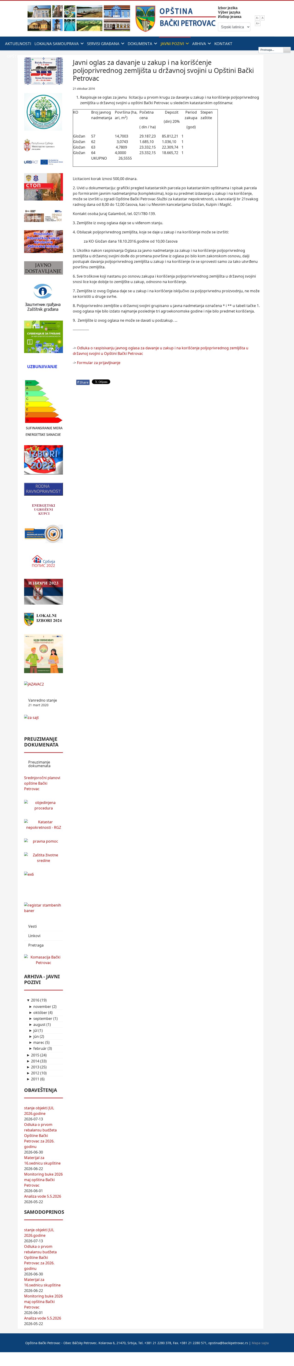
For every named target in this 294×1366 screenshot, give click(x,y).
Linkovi (34, 935)
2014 (32, 1061)
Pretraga (36, 945)
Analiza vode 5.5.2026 (42, 1196)
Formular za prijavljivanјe (98, 362)
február (38, 1048)
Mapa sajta (260, 1343)
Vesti (32, 926)
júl (33, 1030)
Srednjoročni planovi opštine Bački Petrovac (42, 783)
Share (82, 382)
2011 (32, 1079)
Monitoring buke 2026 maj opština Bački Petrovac (43, 1180)
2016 (32, 1000)
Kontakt (223, 43)
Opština (15, 56)
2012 (32, 1073)
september (40, 1018)
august (37, 1024)
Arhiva (199, 43)
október (38, 1012)
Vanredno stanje (42, 702)
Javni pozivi (172, 43)
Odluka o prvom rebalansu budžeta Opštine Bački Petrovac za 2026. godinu (40, 1135)
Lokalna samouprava (56, 43)
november (40, 1006)
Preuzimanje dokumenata (39, 764)
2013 (32, 1067)
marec (36, 1042)
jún (34, 1036)
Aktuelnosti (18, 43)
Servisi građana (103, 43)
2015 (32, 1055)
